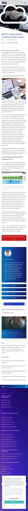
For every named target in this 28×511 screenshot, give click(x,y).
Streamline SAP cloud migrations (8, 422)
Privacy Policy (7, 486)
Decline (14, 505)
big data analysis (21, 345)
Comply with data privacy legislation (8, 458)
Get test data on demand (6, 424)
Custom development (5, 404)
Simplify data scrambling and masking (9, 456)
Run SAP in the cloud (5, 400)
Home (14, 289)
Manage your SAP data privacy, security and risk (11, 454)
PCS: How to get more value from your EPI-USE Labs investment (13, 361)
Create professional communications (8, 446)
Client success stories (5, 473)
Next (14, 293)
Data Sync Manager (6, 345)
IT (8, 349)
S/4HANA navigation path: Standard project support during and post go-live (13, 366)
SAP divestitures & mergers (7, 417)
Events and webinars (5, 466)
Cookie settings (14, 498)
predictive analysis (6, 347)
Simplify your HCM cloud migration (8, 443)
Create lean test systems (6, 419)
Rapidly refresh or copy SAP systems (9, 426)
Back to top (14, 297)
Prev (14, 285)
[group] (14, 304)
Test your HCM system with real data (9, 441)
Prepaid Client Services (6, 402)
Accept (14, 502)
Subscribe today (8, 312)
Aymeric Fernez (7, 42)
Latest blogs (3, 471)
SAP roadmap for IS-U (17, 347)
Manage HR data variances (6, 439)
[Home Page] (4, 3)
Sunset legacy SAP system (6, 407)
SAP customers (13, 349)
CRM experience (10, 350)
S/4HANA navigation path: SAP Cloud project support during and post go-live (14, 372)
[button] (4, 304)
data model (18, 350)
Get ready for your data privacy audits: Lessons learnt (13, 379)
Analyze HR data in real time (7, 434)
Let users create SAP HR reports (8, 436)
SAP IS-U (14, 345)
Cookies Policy (18, 484)
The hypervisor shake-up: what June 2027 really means (14, 376)
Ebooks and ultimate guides (7, 468)
